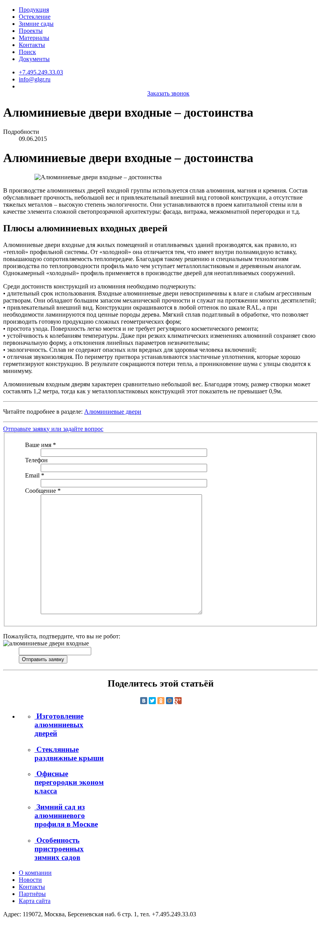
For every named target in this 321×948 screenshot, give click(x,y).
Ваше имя (40, 445)
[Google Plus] (178, 700)
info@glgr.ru (34, 79)
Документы (34, 59)
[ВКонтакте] (143, 700)
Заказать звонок (168, 93)
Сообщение (43, 490)
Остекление (34, 16)
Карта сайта (34, 901)
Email (34, 475)
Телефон (36, 460)
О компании (35, 872)
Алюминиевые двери (112, 411)
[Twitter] (152, 700)
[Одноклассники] (160, 700)
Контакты (32, 44)
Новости (30, 879)
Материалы (34, 37)
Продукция (34, 9)
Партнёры (32, 893)
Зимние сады (36, 23)
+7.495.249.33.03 (41, 72)
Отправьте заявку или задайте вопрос (53, 428)
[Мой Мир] (169, 700)
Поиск (27, 52)
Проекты (31, 30)
